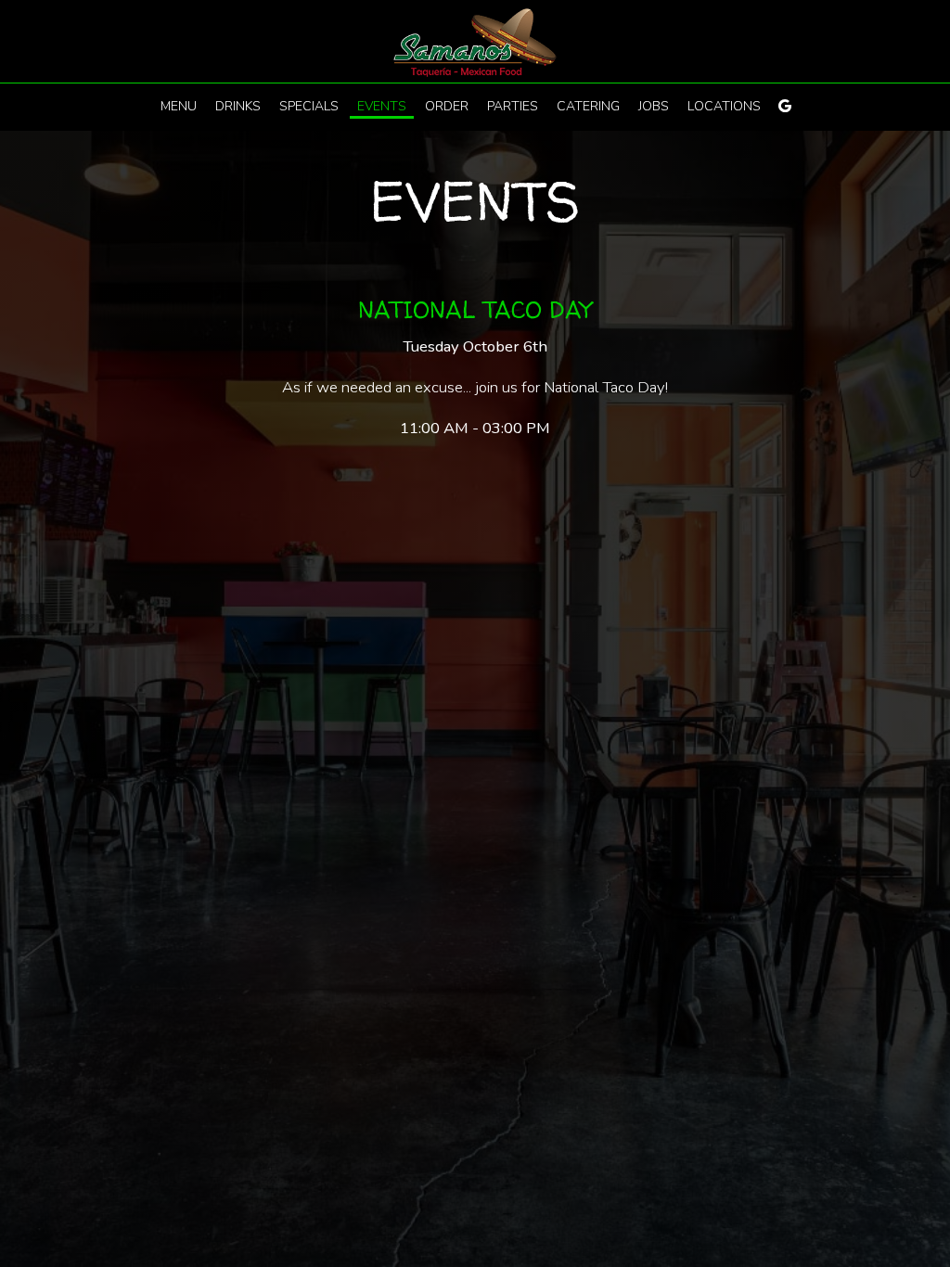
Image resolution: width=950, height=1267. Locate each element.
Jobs (653, 106)
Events (381, 106)
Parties (512, 106)
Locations (724, 106)
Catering (588, 106)
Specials (309, 106)
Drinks (238, 106)
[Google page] (785, 106)
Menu (178, 106)
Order (447, 106)
